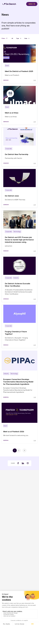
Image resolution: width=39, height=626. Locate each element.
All (12, 38)
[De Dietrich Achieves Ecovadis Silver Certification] (19, 279)
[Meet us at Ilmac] (19, 105)
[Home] (9, 4)
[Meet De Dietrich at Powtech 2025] (19, 63)
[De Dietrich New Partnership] (19, 146)
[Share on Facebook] (18, 463)
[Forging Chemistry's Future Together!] (19, 326)
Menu (31, 4)
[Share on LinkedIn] (23, 463)
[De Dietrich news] (19, 188)
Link (35, 80)
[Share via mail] (28, 463)
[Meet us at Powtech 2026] (19, 423)
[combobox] (19, 38)
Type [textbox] (17, 38)
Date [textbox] (25, 38)
